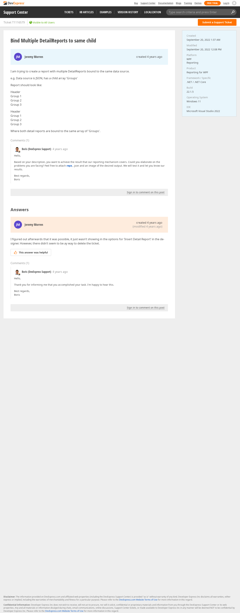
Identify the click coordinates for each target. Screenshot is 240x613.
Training (188, 3)
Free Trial (212, 3)
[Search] (232, 12)
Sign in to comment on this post (145, 192)
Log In (226, 3)
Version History (128, 12)
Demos (198, 3)
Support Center (148, 3)
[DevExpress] (14, 3)
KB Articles (87, 12)
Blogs (178, 3)
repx (69, 165)
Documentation (165, 3)
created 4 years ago (149, 57)
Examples (106, 12)
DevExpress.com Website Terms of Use (138, 599)
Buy (136, 3)
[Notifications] (234, 3)
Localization (152, 12)
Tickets (68, 12)
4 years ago (60, 149)
